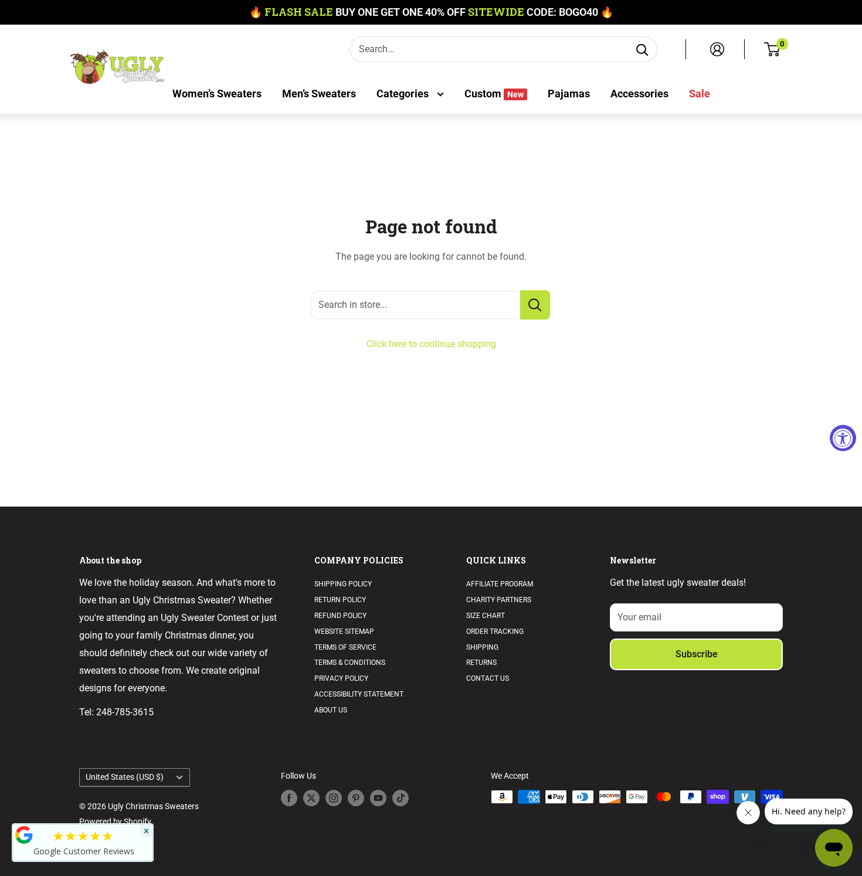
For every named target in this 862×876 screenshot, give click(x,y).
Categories (403, 93)
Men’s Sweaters (319, 93)
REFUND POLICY (340, 616)
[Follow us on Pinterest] (356, 798)
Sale (699, 93)
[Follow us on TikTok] (400, 798)
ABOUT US (330, 710)
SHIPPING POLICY (343, 584)
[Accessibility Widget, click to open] (843, 438)
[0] (772, 49)
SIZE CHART (485, 616)
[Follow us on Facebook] (289, 798)
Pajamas (569, 93)
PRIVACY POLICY (341, 678)
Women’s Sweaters (217, 93)
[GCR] (24, 835)
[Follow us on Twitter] (311, 798)
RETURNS (481, 662)
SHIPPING (482, 647)
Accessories (639, 93)
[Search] (642, 49)
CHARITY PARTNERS (498, 600)
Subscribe (697, 654)
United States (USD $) (125, 777)
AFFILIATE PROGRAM (499, 584)
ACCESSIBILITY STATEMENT (358, 694)
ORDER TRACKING (495, 631)
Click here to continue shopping (431, 343)
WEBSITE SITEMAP (344, 631)
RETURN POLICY (340, 600)
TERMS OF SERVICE (345, 647)
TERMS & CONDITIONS (349, 662)
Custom (494, 93)
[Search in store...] (535, 305)
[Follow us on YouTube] (378, 798)
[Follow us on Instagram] (333, 798)
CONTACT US (487, 678)
